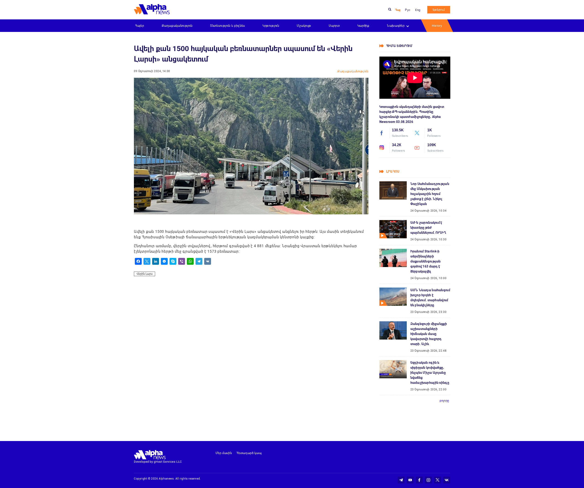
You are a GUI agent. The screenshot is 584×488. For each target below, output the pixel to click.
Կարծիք (363, 25)
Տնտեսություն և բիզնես (227, 25)
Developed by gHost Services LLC (158, 461)
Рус (408, 10)
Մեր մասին (224, 453)
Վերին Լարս (144, 273)
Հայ (397, 10)
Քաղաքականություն (177, 25)
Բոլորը (444, 400)
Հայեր (139, 25)
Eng (417, 10)
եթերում (439, 9)
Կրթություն (271, 25)
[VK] (207, 261)
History (437, 25)
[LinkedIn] (155, 261)
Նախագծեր (395, 25)
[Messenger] (164, 261)
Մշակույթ (304, 25)
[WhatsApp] (190, 261)
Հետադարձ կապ (248, 453)
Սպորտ (334, 25)
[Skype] (173, 261)
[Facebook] (138, 261)
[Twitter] (147, 261)
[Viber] (181, 261)
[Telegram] (199, 261)
